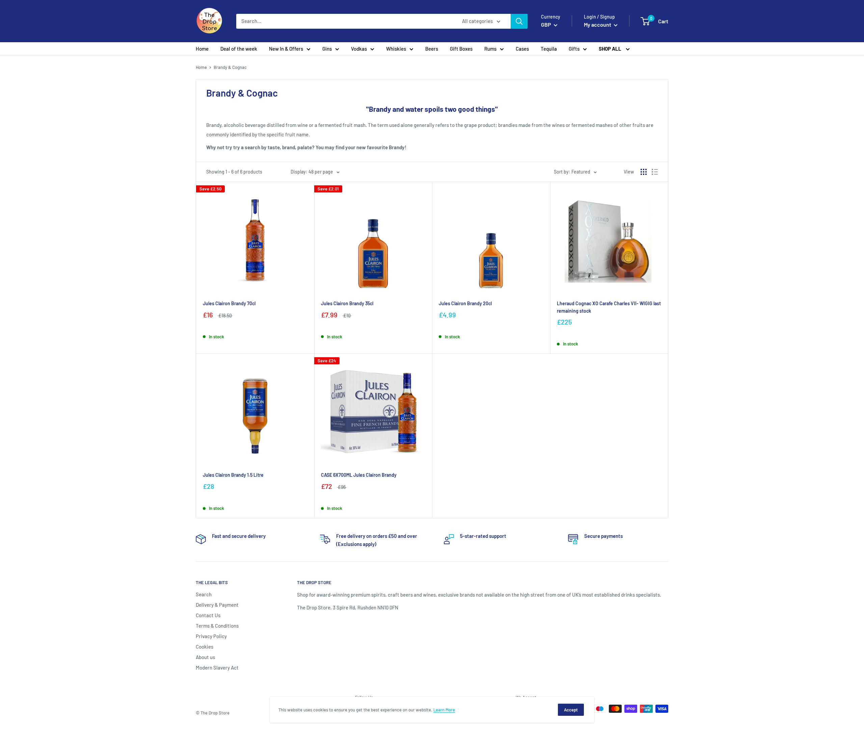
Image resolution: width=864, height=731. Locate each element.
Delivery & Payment (217, 605)
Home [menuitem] (202, 49)
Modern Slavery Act (217, 667)
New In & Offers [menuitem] (286, 49)
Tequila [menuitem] (549, 49)
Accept (571, 709)
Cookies (204, 647)
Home (201, 67)
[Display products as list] (655, 172)
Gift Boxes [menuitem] (461, 49)
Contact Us (208, 615)
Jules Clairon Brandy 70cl (229, 303)
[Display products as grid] (644, 172)
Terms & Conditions (217, 626)
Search (204, 594)
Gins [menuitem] (327, 49)
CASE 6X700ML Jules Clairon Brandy (359, 475)
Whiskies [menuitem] (396, 49)
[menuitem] (614, 48)
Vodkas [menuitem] (359, 49)
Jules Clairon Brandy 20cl (465, 303)
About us (205, 657)
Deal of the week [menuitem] (238, 49)
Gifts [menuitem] (574, 49)
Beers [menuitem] (431, 49)
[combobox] (344, 21)
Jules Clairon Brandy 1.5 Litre (233, 475)
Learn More (444, 709)
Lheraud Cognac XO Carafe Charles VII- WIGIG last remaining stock (609, 307)
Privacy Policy (211, 636)
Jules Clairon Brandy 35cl (347, 303)
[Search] (519, 21)
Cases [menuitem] (522, 49)
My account (598, 24)
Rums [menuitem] (490, 49)
